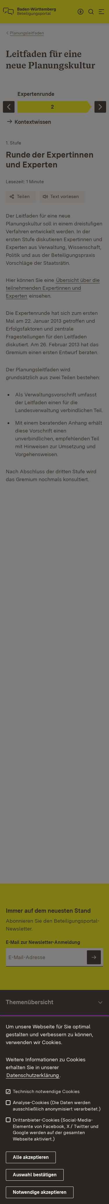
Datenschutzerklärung (32, 1075)
